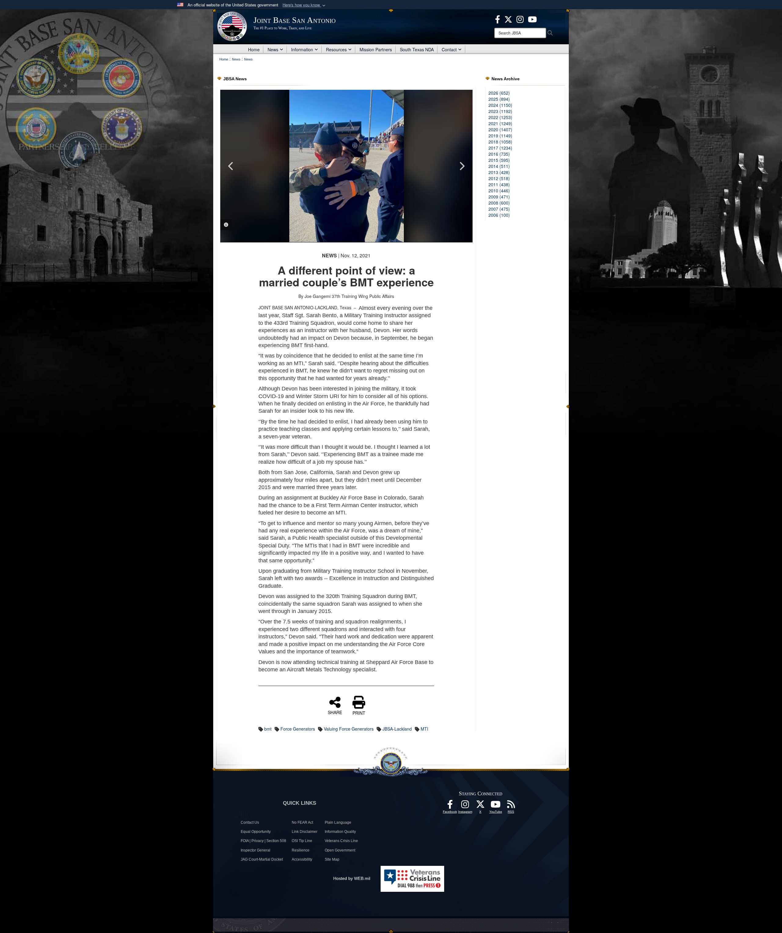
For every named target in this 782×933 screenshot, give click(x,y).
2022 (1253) (500, 117)
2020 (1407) (500, 129)
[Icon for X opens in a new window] (508, 19)
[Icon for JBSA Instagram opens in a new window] (520, 19)
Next (462, 166)
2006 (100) (499, 215)
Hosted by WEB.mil (351, 878)
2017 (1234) (500, 148)
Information (302, 49)
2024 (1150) (500, 105)
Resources (336, 49)
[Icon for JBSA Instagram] (465, 806)
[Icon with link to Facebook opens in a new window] (497, 19)
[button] (305, 5)
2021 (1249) (500, 123)
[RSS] (511, 806)
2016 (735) (499, 154)
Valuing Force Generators (349, 729)
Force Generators (297, 729)
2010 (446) (499, 190)
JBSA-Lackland (397, 729)
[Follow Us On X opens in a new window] (480, 806)
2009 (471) (499, 197)
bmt (268, 729)
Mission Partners (376, 49)
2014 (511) (499, 166)
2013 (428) (499, 172)
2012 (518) (499, 178)
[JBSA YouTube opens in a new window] (532, 19)
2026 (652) (499, 93)
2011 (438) (499, 184)
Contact (449, 49)
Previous (231, 166)
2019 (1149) (500, 136)
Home (254, 49)
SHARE (335, 712)
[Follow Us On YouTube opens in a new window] (495, 806)
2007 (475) (499, 209)
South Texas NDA (417, 49)
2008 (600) (499, 203)
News (273, 49)
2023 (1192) (500, 111)
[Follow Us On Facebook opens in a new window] (450, 806)
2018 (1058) (500, 142)
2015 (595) (499, 160)
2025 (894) (499, 99)
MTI (424, 729)
